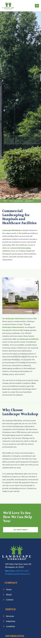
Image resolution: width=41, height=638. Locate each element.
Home (5, 201)
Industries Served (16, 201)
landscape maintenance (16, 319)
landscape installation (29, 339)
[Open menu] (37, 5)
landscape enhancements (13, 327)
